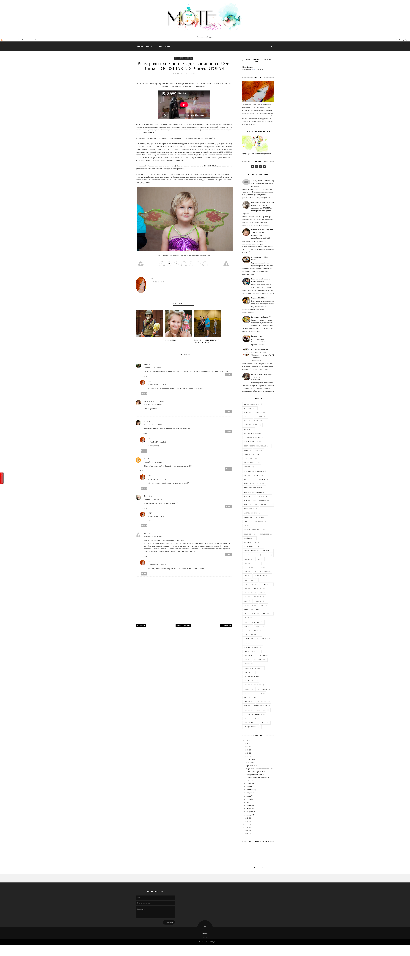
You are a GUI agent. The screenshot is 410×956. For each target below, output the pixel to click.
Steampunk (247, 710)
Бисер (246, 416)
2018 (247, 744)
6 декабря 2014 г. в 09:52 (153, 537)
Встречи (247, 429)
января (249, 815)
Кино (246, 450)
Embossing (257, 597)
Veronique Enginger (250, 727)
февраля (250, 812)
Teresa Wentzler (249, 722)
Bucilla (259, 567)
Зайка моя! (170, 340)
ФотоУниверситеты (251, 546)
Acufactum (265, 550)
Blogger (209, 37)
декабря (250, 759)
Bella (255, 563)
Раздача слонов (250, 513)
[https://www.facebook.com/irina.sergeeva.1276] (252, 166)
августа (250, 793)
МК (245, 475)
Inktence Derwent (250, 613)
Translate (259, 70)
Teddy (254, 718)
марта (249, 809)
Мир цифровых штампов (254, 471)
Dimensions (257, 588)
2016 (247, 750)
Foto (261, 605)
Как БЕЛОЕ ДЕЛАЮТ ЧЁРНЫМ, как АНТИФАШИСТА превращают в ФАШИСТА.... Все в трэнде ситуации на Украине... (258, 207)
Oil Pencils (258, 659)
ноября (249, 783)
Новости (247, 483)
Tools (263, 722)
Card (245, 571)
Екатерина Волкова (252, 437)
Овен (259, 483)
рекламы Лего (171, 83)
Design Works (264, 584)
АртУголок (248, 408)
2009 (247, 831)
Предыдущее (226, 625)
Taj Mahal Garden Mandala (253, 714)
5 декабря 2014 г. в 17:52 (153, 499)
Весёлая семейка (183, 58)
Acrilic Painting (250, 550)
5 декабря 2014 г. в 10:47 (153, 405)
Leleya (147, 364)
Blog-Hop (247, 567)
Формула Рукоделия (252, 542)
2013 (247, 818)
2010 (247, 827)
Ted (245, 718)
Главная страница (183, 625)
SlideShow (247, 701)
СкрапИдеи (264, 534)
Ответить (228, 374)
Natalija (148, 459)
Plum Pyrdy (247, 672)
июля (249, 796)
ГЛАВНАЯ (139, 46)
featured (258, 601)
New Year (262, 655)
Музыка (256, 475)
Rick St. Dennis (249, 680)
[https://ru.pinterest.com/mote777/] (264, 166)
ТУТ (204, 86)
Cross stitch (248, 584)
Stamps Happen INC (260, 706)
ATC (259, 559)
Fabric (246, 601)
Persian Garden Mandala (252, 668)
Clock (245, 576)
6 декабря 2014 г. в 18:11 (157, 516)
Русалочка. (250, 762)
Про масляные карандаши (255, 500)
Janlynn (246, 617)
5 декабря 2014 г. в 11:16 (153, 425)
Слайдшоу (248, 538)
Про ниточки (249, 504)
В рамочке (259, 416)
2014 (247, 756)
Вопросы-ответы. (251, 425)
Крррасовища (249, 458)
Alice (256, 555)
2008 (247, 834)
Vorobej (148, 533)
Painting (247, 664)
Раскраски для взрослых (254, 517)
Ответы (144, 376)
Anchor (267, 555)
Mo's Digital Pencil (251, 647)
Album (245, 555)
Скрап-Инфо (248, 534)
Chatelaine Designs (261, 571)
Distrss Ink (248, 592)
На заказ (247, 479)
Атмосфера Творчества (253, 412)
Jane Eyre (265, 613)
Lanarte (246, 626)
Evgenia (148, 496)
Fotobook (247, 609)
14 (137, 340)
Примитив (248, 496)
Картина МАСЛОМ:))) (259, 298)
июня (249, 799)
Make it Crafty (249, 639)
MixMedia (247, 643)
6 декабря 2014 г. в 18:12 (157, 442)
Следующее (140, 625)
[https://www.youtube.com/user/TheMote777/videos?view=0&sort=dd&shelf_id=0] (260, 166)
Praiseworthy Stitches (251, 676)
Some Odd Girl (262, 701)
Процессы (265, 504)
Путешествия (249, 509)
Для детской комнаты (253, 433)
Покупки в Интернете (253, 492)
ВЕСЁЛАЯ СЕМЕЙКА (162, 46)
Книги (257, 450)
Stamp (245, 706)
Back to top (205, 933)
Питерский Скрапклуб (253, 488)
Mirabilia (265, 639)
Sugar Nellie (261, 710)
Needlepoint (248, 655)
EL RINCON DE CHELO (154, 401)
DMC (260, 592)
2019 (247, 740)
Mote (153, 278)
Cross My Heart (249, 580)
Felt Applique (248, 605)
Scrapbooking (262, 689)
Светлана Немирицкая (253, 529)
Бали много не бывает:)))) (261, 317)
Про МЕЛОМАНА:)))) (253, 766)
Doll (245, 597)
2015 (247, 753)
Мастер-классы (250, 462)
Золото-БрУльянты (251, 441)
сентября (250, 790)
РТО (245, 525)
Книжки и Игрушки (252, 454)
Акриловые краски (251, 404)
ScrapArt (247, 689)
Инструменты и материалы (255, 446)
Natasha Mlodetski (250, 651)
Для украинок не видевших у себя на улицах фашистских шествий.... (262, 183)
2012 (247, 821)
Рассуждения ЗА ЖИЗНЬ (253, 521)
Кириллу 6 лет (256, 336)
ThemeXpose (205, 942)
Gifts (258, 609)
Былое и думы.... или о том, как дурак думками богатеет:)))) (261, 377)
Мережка (247, 467)
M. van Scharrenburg (251, 634)
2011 (247, 824)
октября (250, 786)
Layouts (258, 626)
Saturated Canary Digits (252, 685)
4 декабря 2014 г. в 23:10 (153, 367)
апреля (249, 805)
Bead (245, 563)
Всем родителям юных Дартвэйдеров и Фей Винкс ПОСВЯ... (257, 777)
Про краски (263, 496)
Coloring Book (260, 576)
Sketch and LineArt (250, 697)
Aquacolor (247, 559)
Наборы (262, 479)
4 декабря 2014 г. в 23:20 (157, 385)
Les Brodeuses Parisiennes (253, 630)
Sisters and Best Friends (253, 693)
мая (248, 802)
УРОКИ (149, 46)
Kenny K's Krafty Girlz (252, 622)
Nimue (245, 659)
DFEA (245, 588)
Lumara (148, 421)
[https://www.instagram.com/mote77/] (256, 166)
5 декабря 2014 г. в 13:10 (153, 462)
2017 (247, 747)
